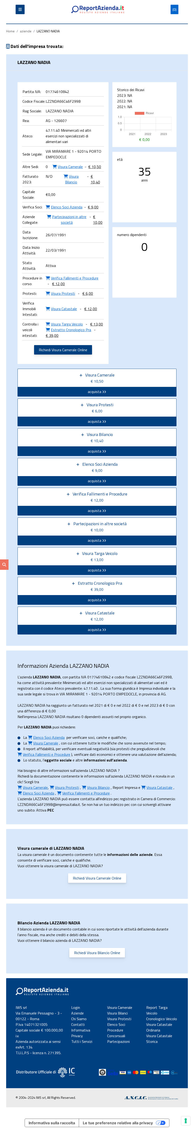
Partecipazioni (118, 1041)
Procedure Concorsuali (116, 1033)
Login (75, 1007)
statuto (34, 760)
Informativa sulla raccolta (52, 1123)
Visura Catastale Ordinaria (159, 1027)
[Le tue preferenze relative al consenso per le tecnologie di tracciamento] (185, 1120)
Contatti (78, 1024)
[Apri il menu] (20, 9)
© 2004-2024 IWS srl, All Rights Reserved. (46, 1097)
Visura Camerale (119, 1007)
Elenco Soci (116, 1024)
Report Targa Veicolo (157, 1010)
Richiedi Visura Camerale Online (63, 350)
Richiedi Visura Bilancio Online (97, 953)
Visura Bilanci (117, 1013)
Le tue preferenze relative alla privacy (118, 1123)
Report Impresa (125, 787)
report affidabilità (40, 749)
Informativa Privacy (80, 1033)
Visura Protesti (119, 1019)
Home (10, 31)
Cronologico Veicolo (161, 1019)
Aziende (77, 1013)
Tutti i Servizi (81, 1041)
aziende (25, 31)
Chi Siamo (79, 1019)
